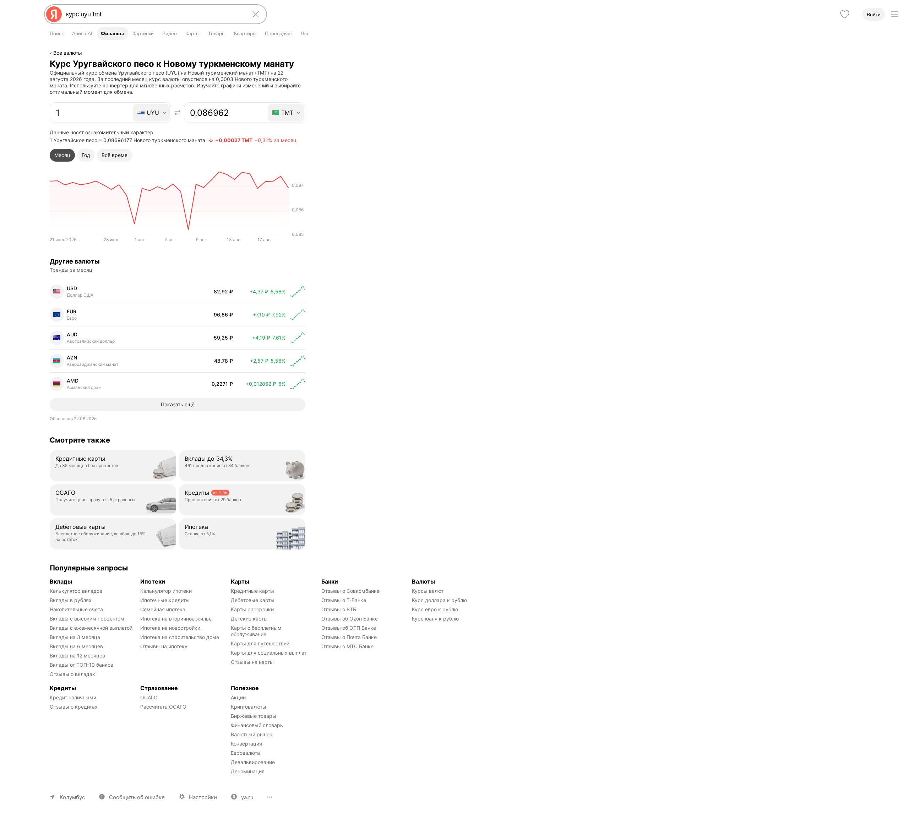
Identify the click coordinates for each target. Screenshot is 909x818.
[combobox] (154, 14)
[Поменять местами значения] (177, 112)
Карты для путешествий (260, 643)
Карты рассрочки (252, 609)
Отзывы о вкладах (72, 674)
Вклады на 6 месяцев (76, 646)
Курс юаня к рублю (435, 619)
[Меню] (895, 14)
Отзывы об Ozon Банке (349, 619)
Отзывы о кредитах (74, 707)
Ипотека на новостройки (170, 628)
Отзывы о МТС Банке (347, 646)
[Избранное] (845, 14)
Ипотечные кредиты (165, 600)
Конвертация (246, 744)
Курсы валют (427, 591)
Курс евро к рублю (435, 609)
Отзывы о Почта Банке (349, 637)
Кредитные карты (252, 591)
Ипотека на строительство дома (179, 637)
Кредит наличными (73, 697)
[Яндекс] (54, 14)
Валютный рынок (251, 734)
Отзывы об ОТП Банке (348, 628)
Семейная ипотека (162, 609)
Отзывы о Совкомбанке (350, 591)
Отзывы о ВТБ (338, 609)
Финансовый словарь (257, 725)
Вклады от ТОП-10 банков (81, 665)
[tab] (62, 155)
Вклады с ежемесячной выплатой (91, 628)
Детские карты (249, 619)
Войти (874, 14)
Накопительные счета (76, 609)
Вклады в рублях (71, 600)
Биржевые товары (253, 716)
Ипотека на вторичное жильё (176, 619)
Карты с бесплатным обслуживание (257, 631)
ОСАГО (149, 697)
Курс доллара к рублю (439, 600)
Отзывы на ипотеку (163, 646)
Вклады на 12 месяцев (77, 655)
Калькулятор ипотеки (166, 591)
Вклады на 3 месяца (75, 637)
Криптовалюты (248, 707)
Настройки (203, 797)
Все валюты (67, 53)
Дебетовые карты (252, 600)
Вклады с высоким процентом (87, 619)
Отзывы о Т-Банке (343, 600)
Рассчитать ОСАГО (163, 707)
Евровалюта (245, 753)
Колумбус (72, 797)
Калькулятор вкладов (76, 591)
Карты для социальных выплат (268, 653)
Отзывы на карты (252, 662)
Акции (238, 697)
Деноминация (248, 771)
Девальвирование (253, 762)
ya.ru (247, 797)
